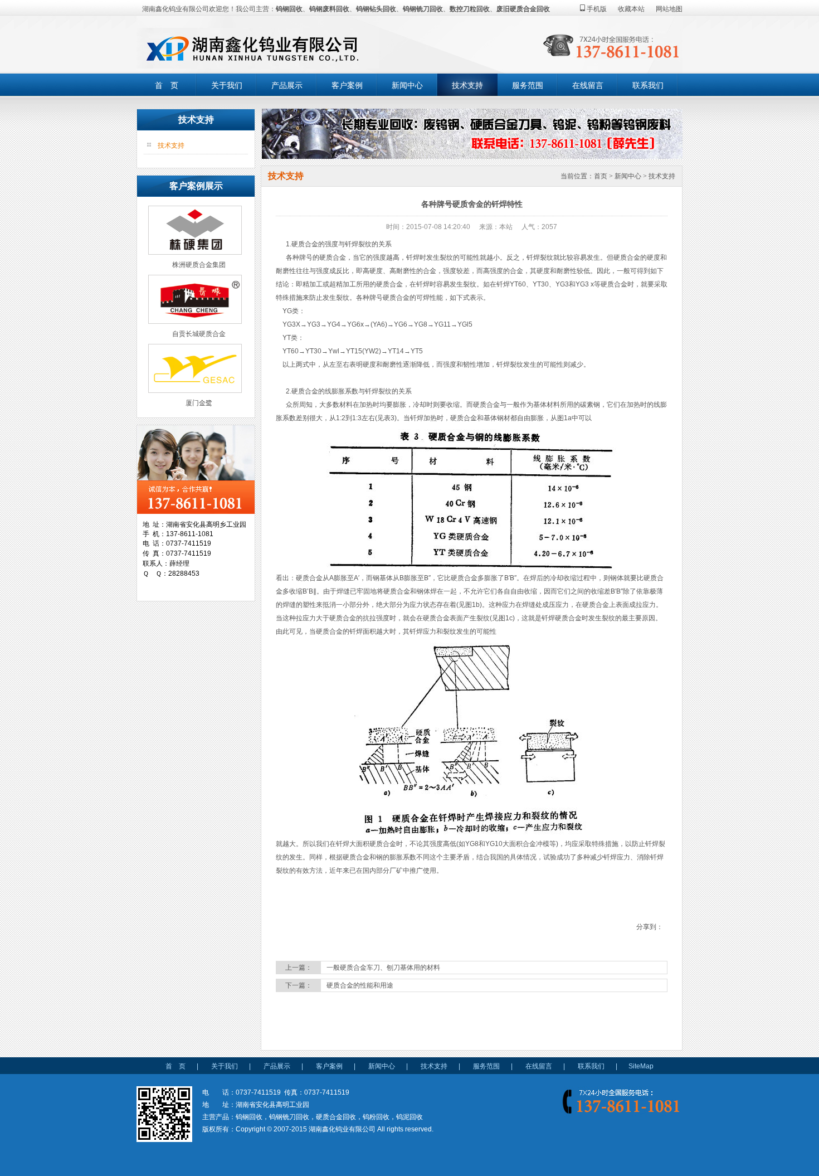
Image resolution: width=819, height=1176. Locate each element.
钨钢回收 (289, 9)
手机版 (596, 9)
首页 (600, 176)
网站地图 (669, 9)
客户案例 (347, 85)
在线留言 (587, 85)
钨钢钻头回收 (376, 9)
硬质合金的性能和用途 (359, 985)
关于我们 (226, 85)
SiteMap (641, 1066)
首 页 (166, 85)
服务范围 (527, 85)
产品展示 (287, 85)
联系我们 (648, 85)
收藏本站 (631, 9)
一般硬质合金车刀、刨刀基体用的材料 (383, 967)
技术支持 (467, 85)
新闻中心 (407, 85)
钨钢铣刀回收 (423, 9)
